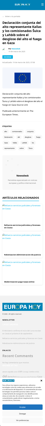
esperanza (23, 377)
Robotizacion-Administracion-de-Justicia (22, 254)
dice (18, 377)
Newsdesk (16, 49)
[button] (41, 380)
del (19, 137)
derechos (12, 376)
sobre (22, 148)
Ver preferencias (22, 420)
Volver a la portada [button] (11, 16)
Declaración (8, 137)
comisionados (17, 131)
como (16, 372)
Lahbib (24, 143)
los (33, 143)
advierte (5, 372)
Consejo (26, 372)
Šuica (30, 148)
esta (28, 377)
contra (31, 371)
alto (5, 131)
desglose (28, 137)
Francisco (33, 377)
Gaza (6, 143)
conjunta (30, 131)
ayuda (10, 371)
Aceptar (22, 407)
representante (9, 148)
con (20, 371)
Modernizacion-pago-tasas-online (19, 282)
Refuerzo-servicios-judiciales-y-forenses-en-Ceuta (22, 338)
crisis (37, 372)
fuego (38, 137)
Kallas (15, 143)
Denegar (22, 414)
